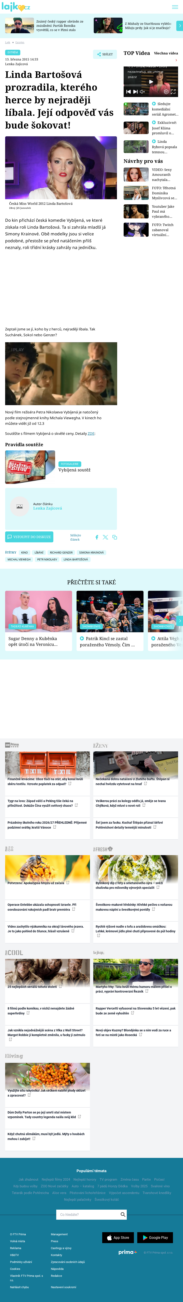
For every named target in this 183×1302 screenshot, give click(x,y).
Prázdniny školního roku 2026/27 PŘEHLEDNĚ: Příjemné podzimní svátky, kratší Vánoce (47, 825)
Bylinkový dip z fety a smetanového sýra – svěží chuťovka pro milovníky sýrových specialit (129, 885)
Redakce (56, 1275)
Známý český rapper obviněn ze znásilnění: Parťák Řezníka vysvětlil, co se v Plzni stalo (59, 25)
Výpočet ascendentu (124, 1193)
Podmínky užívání (21, 1262)
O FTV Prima (18, 1234)
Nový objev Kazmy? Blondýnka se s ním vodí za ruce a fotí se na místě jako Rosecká (133, 1032)
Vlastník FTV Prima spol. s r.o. (26, 1278)
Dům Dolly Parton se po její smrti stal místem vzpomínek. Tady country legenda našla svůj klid (42, 1115)
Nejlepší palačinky (77, 1200)
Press (54, 1241)
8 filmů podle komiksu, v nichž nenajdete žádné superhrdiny (41, 1011)
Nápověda (57, 1269)
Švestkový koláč (107, 1200)
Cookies (15, 1269)
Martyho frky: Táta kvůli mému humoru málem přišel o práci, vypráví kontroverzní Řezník (134, 989)
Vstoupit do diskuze (32, 537)
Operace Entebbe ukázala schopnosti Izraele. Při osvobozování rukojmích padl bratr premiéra (42, 907)
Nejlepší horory (84, 1180)
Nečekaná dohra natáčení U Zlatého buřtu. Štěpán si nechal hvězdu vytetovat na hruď (133, 781)
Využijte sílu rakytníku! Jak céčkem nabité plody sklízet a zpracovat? (46, 1093)
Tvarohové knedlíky (157, 1193)
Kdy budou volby (25, 1186)
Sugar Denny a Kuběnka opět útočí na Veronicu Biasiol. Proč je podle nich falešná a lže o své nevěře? (35, 641)
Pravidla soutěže (24, 444)
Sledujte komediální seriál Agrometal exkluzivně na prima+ (165, 114)
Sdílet (105, 55)
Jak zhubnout (28, 1180)
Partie (146, 1180)
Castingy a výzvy (61, 1248)
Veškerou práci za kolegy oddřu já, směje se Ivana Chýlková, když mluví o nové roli (131, 803)
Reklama (15, 1248)
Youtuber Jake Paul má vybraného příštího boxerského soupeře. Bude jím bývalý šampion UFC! (163, 211)
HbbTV (14, 1255)
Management (59, 1234)
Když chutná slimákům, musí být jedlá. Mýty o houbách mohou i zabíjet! (46, 1136)
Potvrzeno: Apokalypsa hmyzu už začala (36, 883)
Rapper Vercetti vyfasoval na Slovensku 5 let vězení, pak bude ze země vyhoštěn (135, 1011)
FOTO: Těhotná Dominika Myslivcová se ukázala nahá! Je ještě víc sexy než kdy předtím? (165, 193)
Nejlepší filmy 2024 (56, 1180)
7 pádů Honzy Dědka (112, 1186)
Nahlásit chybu (19, 1287)
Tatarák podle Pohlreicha (30, 1193)
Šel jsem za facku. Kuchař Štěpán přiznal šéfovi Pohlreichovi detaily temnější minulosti (129, 825)
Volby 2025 (139, 1186)
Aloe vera (59, 1193)
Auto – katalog (83, 1186)
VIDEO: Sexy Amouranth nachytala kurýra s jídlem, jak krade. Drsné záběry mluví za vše (165, 174)
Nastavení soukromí (63, 1287)
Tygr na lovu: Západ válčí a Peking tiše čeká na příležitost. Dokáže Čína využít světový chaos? (40, 803)
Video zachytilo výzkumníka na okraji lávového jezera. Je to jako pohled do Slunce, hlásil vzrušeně (46, 929)
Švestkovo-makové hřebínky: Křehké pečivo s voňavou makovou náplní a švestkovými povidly (134, 907)
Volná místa (17, 1241)
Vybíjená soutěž (74, 470)
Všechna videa (166, 53)
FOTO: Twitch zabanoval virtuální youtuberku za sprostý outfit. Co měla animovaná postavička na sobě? (163, 229)
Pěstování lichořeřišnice (88, 1193)
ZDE (91, 433)
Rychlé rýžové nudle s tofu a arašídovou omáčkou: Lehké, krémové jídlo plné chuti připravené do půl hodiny (135, 929)
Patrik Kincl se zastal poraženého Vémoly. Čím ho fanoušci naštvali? (108, 642)
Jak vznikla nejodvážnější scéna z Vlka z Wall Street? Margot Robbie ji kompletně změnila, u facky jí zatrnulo (46, 1032)
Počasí (159, 1180)
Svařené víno (160, 1186)
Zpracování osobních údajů (68, 1262)
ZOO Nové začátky (54, 1186)
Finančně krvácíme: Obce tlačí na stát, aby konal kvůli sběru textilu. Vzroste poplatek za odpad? (45, 781)
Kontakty (56, 1255)
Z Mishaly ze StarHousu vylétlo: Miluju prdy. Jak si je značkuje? (148, 25)
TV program (108, 1180)
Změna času (130, 1180)
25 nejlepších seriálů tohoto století (33, 987)
